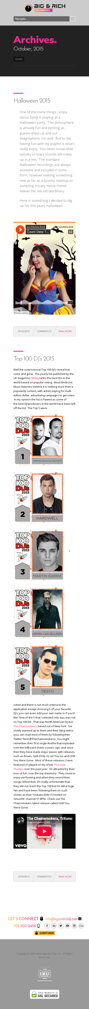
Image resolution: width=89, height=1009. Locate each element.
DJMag (34, 378)
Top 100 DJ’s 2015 (33, 359)
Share (19, 59)
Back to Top (76, 12)
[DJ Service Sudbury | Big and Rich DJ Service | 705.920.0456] (44, 9)
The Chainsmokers (25, 726)
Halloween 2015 (31, 101)
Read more (65, 331)
